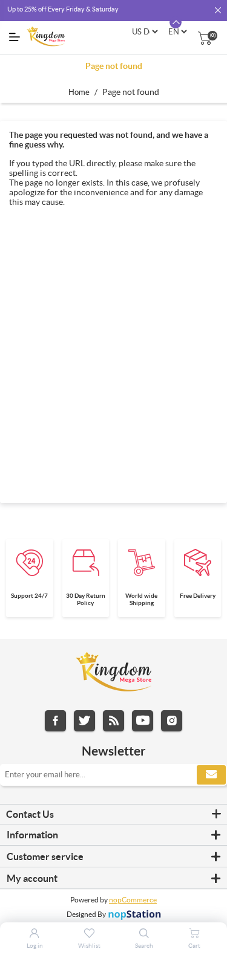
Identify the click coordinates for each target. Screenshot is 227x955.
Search (144, 945)
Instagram (171, 720)
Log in (35, 945)
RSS (113, 720)
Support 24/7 (29, 595)
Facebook (55, 720)
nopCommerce (133, 900)
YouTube (142, 720)
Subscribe (211, 775)
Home (79, 92)
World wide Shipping (141, 599)
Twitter (84, 720)
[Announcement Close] (218, 10)
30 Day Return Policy (85, 599)
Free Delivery (197, 595)
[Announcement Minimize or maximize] (175, 22)
